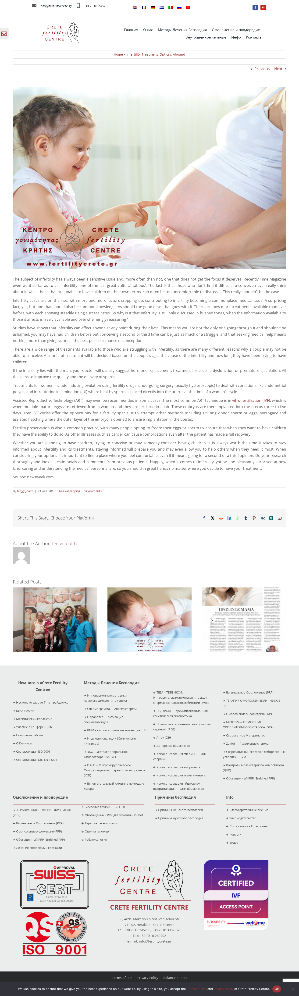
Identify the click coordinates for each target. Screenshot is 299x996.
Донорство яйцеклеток (173, 745)
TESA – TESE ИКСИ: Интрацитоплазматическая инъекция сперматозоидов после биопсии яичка (181, 697)
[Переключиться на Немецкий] (153, 7)
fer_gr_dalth (25, 491)
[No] (293, 989)
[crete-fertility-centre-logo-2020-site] (60, 24)
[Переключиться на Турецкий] (188, 7)
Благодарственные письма (248, 810)
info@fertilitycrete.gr (56, 6)
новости (235, 834)
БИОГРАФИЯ (25, 710)
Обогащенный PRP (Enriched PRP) (250, 778)
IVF (266, 400)
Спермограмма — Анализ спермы (112, 709)
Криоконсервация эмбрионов (178, 767)
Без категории (69, 491)
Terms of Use (196, 989)
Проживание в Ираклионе (248, 826)
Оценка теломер (97, 831)
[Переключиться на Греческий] (162, 7)
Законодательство (242, 818)
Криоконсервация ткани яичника (181, 775)
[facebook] (255, 7)
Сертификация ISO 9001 (33, 751)
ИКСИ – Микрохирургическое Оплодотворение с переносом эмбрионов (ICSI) (114, 770)
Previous (262, 68)
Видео (233, 842)
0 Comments (93, 491)
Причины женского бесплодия (180, 810)
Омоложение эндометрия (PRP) (249, 714)
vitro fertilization (246, 400)
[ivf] (236, 861)
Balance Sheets (175, 977)
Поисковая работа (29, 735)
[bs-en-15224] (55, 861)
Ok (277, 989)
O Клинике (24, 743)
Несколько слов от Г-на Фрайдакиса (42, 702)
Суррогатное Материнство (245, 735)
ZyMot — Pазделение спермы (247, 743)
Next (278, 68)
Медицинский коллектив (34, 719)
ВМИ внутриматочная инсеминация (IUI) (116, 730)
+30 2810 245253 (96, 6)
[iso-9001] (55, 912)
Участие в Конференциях (34, 727)
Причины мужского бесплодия (180, 818)
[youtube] (263, 7)
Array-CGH (164, 737)
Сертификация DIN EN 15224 (36, 760)
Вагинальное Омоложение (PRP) (250, 692)
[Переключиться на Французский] (144, 7)
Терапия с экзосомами (101, 823)
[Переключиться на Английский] (135, 7)
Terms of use (122, 977)
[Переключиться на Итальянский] (170, 7)
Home (118, 54)
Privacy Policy (147, 977)
